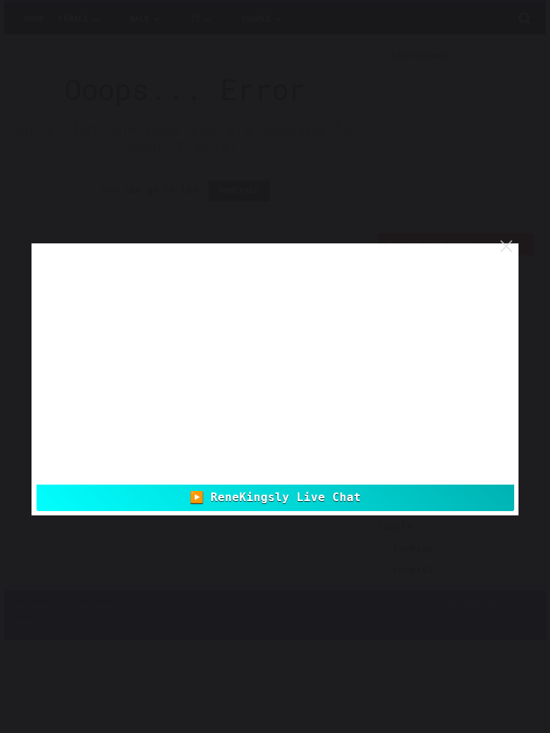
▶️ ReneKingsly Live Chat (275, 497)
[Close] (506, 246)
